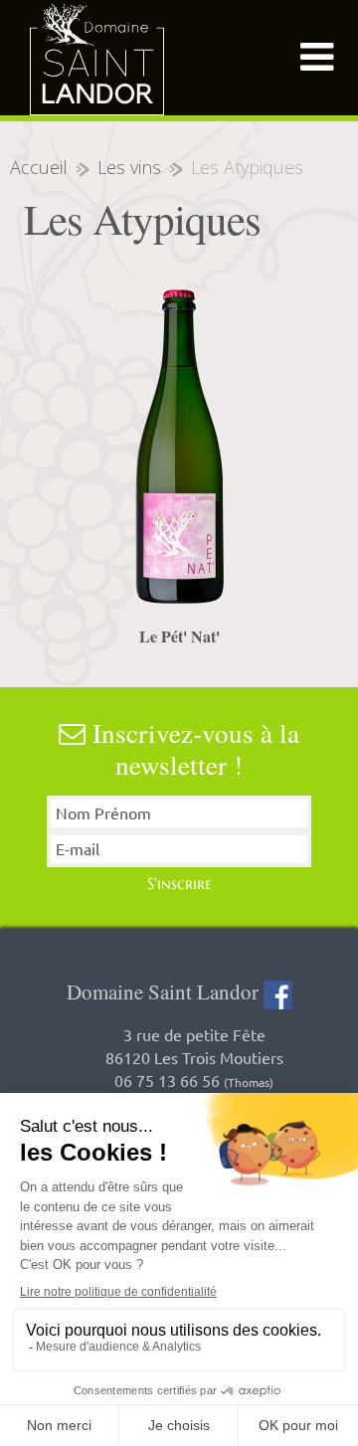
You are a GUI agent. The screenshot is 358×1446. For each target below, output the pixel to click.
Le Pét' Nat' (179, 636)
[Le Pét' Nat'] (179, 446)
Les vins (129, 167)
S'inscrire (179, 883)
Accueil (39, 167)
